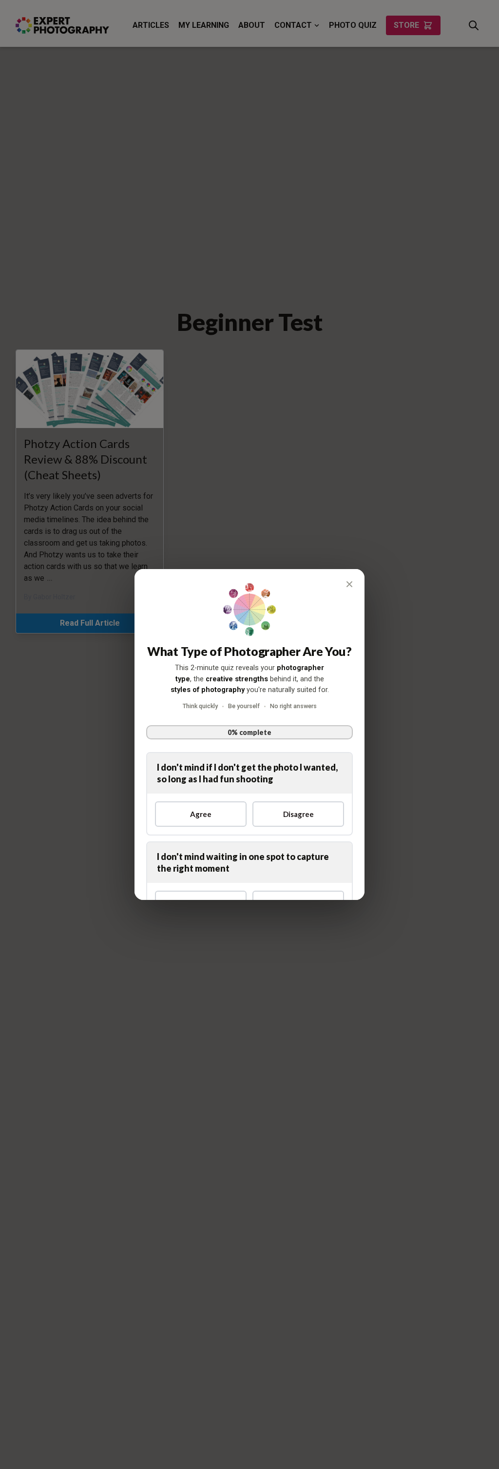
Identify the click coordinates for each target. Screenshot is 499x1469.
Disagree (298, 814)
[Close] (349, 584)
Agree (200, 814)
